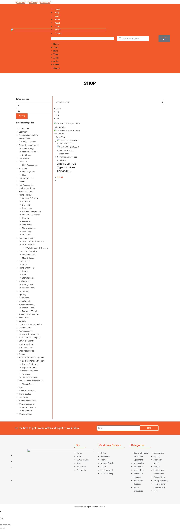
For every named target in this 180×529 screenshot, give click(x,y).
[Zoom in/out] (9, 524)
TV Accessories (28, 244)
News (57, 16)
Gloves (22, 181)
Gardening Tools (26, 178)
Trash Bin (26, 234)
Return (57, 30)
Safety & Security (26, 341)
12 (58, 112)
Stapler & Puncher (30, 377)
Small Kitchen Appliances (33, 241)
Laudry (25, 271)
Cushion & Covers (30, 198)
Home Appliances (26, 238)
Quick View (60, 137)
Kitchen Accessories (31, 214)
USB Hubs (26, 155)
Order (57, 26)
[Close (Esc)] (1, 524)
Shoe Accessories (29, 165)
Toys (21, 387)
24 (58, 115)
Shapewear (27, 410)
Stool (24, 175)
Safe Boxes (27, 224)
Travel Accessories (27, 390)
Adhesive (26, 374)
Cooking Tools (28, 287)
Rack (24, 274)
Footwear (23, 161)
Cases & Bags (28, 148)
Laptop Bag (24, 291)
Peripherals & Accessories (30, 324)
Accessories (24, 128)
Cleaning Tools (28, 254)
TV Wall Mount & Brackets (36, 248)
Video (57, 19)
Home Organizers (26, 268)
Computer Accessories (28, 145)
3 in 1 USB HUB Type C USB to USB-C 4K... (66, 167)
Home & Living (25, 195)
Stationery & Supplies (28, 370)
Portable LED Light (30, 311)
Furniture (23, 168)
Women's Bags (25, 414)
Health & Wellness (27, 188)
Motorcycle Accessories (29, 314)
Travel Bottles (25, 394)
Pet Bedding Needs (30, 334)
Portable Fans (28, 307)
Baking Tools (27, 284)
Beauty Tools (24, 138)
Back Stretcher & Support (33, 361)
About (57, 23)
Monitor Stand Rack (30, 151)
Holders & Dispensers (31, 211)
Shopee (22, 354)
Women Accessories (27, 400)
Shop (57, 12)
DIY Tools (26, 205)
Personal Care (25, 327)
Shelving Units (28, 171)
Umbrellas (23, 397)
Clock (24, 264)
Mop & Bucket (28, 258)
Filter (22, 116)
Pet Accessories (25, 331)
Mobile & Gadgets (27, 304)
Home (57, 9)
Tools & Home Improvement (31, 380)
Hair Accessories (26, 185)
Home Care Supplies (28, 251)
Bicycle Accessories (27, 141)
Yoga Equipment (29, 367)
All (58, 118)
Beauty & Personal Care (29, 135)
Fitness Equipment (30, 364)
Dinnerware (24, 158)
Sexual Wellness (26, 347)
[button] (21, 2)
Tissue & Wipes (29, 228)
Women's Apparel (26, 404)
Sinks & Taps (27, 384)
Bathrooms (23, 132)
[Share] (4, 524)
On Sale (22, 321)
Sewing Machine (26, 344)
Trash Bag (26, 231)
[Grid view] (54, 98)
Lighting (25, 218)
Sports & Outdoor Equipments (32, 357)
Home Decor (24, 261)
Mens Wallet (24, 301)
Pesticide (26, 221)
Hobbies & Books (26, 191)
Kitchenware (24, 281)
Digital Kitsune (92, 507)
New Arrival (24, 317)
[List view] (56, 98)
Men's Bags (24, 297)
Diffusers (26, 201)
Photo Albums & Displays (30, 337)
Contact (58, 33)
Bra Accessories (29, 407)
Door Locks (27, 208)
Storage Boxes (28, 278)
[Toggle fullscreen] (6, 524)
